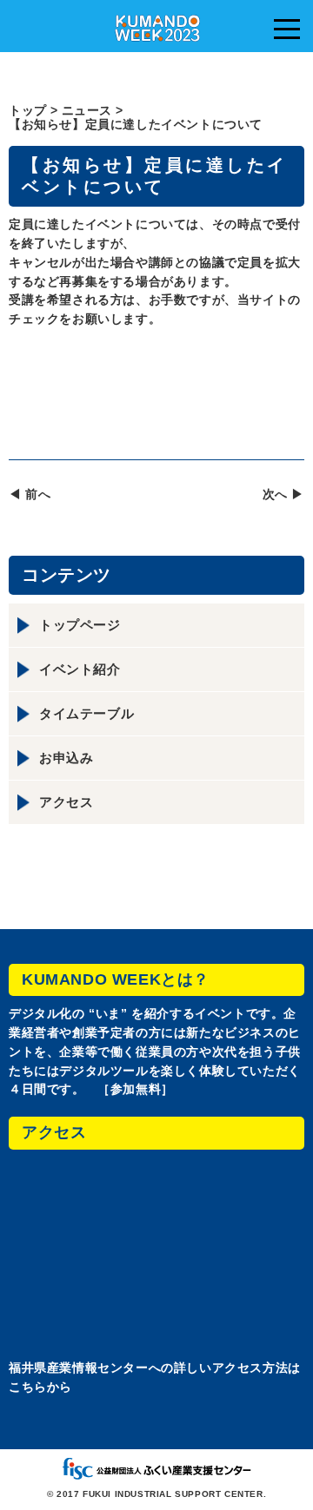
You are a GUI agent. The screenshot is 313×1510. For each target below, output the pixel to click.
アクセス (66, 802)
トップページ (80, 624)
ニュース (87, 110)
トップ (28, 110)
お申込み (66, 757)
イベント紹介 (80, 669)
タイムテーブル (86, 713)
